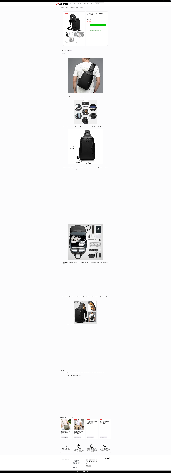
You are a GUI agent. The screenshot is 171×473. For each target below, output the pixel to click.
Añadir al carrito (98, 24)
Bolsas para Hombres (65, 7)
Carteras (79, 3)
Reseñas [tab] (69, 50)
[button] (82, 14)
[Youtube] (109, 458)
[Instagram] (108, 458)
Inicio (70, 3)
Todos (91, 3)
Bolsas (74, 3)
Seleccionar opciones (64, 437)
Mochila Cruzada (70, 7)
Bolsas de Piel (86, 3)
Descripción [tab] (64, 50)
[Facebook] (106, 458)
